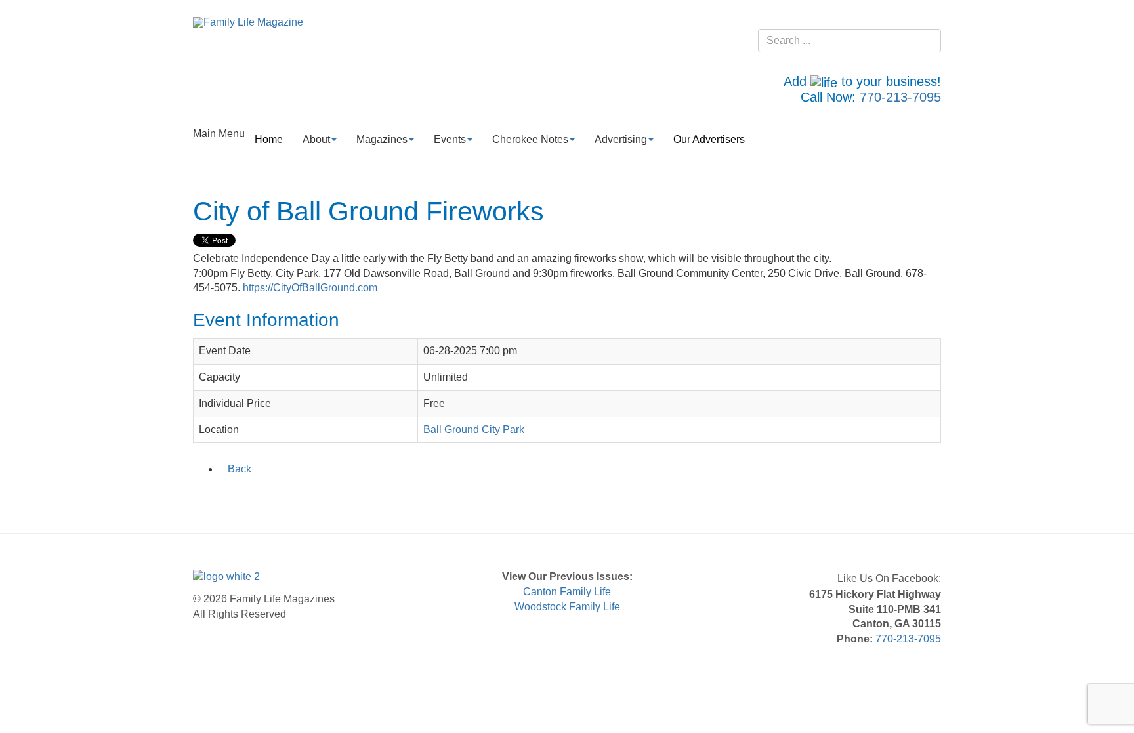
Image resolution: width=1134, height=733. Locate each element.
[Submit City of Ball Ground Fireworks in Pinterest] (286, 496)
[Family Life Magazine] (248, 22)
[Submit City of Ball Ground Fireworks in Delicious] (252, 496)
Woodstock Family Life (567, 606)
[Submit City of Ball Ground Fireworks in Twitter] (218, 496)
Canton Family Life (567, 591)
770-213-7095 (900, 97)
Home (269, 139)
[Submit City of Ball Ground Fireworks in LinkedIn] (235, 496)
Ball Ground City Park (473, 429)
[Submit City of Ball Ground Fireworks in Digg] (269, 496)
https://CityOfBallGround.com (310, 287)
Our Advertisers (709, 139)
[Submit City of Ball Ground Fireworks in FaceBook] (201, 496)
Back (239, 468)
